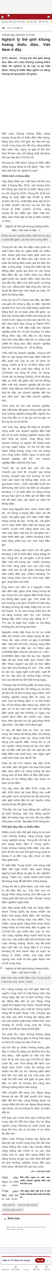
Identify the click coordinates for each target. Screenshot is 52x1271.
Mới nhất (8, 22)
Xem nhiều (20, 22)
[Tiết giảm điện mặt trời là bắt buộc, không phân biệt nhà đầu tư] (10, 1194)
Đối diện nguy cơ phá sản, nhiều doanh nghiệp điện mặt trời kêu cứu (35, 1180)
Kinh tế (10, 28)
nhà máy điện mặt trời (27, 1205)
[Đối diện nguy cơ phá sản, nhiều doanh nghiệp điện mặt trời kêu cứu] (10, 1181)
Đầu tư (20, 28)
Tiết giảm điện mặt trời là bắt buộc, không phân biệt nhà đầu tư (35, 1194)
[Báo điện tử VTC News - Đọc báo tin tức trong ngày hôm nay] (17, 16)
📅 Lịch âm (43, 22)
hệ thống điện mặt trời (13, 1210)
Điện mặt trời (9, 1205)
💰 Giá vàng (31, 22)
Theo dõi (40, 1260)
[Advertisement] (26, 102)
